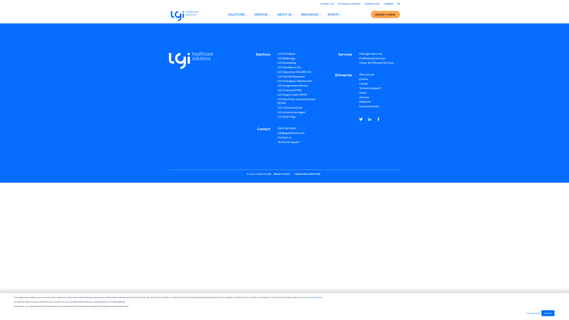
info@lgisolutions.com (291, 133)
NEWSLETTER (372, 3)
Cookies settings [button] (533, 313)
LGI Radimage (286, 58)
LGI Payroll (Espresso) (291, 76)
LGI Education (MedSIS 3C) (294, 72)
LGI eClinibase (286, 53)
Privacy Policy (316, 297)
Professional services (372, 58)
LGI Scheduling (287, 62)
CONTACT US (327, 3)
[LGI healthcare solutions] (184, 14)
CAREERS (388, 3)
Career (363, 83)
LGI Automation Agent (292, 112)
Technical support (289, 142)
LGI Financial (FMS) (290, 90)
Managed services (370, 53)
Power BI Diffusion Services (376, 62)
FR (398, 3)
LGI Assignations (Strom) (293, 85)
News (362, 92)
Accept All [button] (548, 313)
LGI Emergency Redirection (295, 81)
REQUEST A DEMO (385, 14)
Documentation (369, 106)
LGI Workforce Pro (289, 67)
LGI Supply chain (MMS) (292, 94)
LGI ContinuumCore (290, 107)
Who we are (366, 74)
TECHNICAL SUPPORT (349, 3)
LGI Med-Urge (287, 116)
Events (363, 79)
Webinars (365, 101)
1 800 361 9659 (287, 128)
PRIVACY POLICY (281, 174)
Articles (364, 97)
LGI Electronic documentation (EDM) (296, 101)
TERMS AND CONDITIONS (307, 174)
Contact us (284, 137)
